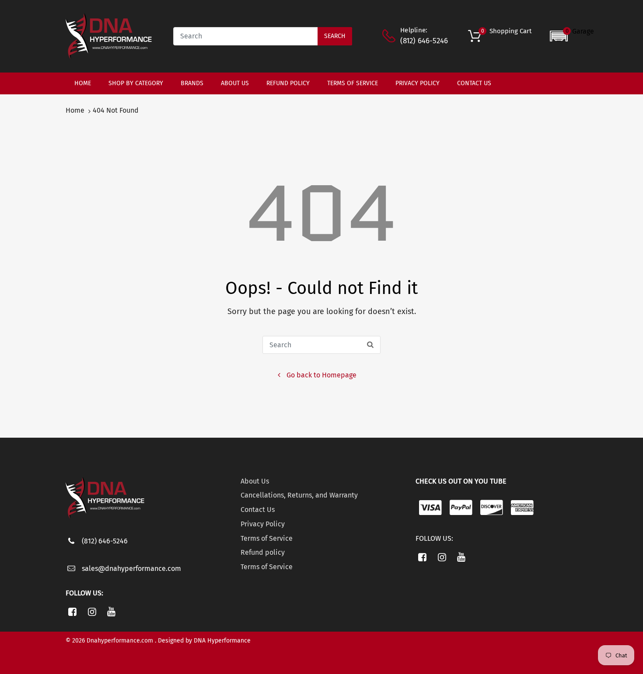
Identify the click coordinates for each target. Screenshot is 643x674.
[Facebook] (72, 612)
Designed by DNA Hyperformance (204, 640)
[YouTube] (112, 612)
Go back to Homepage (321, 375)
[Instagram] (92, 612)
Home (75, 110)
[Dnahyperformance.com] (109, 35)
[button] (572, 36)
